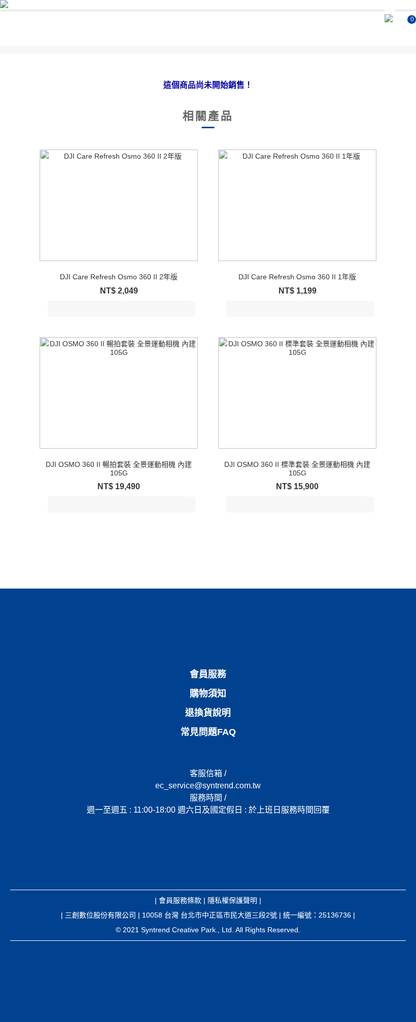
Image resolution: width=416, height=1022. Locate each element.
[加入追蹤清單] (186, 309)
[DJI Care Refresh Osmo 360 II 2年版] (119, 205)
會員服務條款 (180, 900)
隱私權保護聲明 (232, 900)
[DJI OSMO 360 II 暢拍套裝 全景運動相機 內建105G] (119, 393)
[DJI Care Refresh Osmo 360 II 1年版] (297, 205)
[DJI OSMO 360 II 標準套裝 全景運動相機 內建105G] (297, 393)
